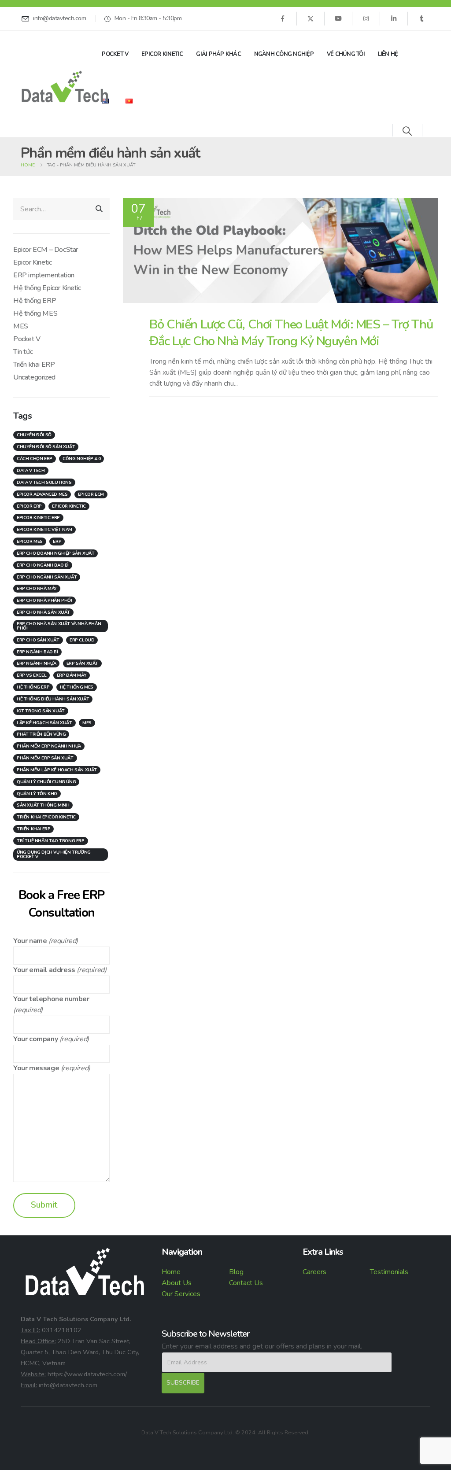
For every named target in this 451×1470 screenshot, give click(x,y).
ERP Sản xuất (82, 663)
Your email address (44, 970)
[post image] (280, 250)
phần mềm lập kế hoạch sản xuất (57, 770)
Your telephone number (51, 999)
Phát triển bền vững (41, 734)
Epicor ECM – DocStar (45, 249)
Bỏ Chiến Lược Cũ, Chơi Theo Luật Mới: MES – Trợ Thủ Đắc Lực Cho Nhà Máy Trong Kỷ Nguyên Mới (291, 332)
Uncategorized (34, 377)
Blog (236, 1272)
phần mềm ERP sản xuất (45, 758)
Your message (36, 1068)
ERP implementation (43, 275)
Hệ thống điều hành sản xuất (53, 699)
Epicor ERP (29, 506)
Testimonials (389, 1272)
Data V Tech (31, 471)
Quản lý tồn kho (37, 794)
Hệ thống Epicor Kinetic (47, 288)
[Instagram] (366, 18)
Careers (314, 1272)
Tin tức (23, 352)
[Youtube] (338, 18)
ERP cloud (82, 640)
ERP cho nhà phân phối (44, 600)
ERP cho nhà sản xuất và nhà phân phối (59, 626)
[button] (407, 131)
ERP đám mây (72, 675)
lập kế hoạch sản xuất (44, 723)
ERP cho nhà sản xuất (43, 612)
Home (171, 1272)
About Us (177, 1283)
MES (20, 326)
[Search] (99, 209)
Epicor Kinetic (162, 54)
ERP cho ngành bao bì (43, 565)
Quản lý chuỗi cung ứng (46, 782)
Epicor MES (30, 541)
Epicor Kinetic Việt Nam (44, 530)
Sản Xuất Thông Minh (43, 805)
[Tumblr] (421, 18)
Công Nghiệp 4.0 (81, 459)
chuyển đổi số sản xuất (46, 447)
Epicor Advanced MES (42, 494)
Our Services (181, 1294)
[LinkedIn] (393, 18)
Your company (35, 1039)
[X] (310, 18)
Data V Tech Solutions (44, 482)
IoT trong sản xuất (41, 711)
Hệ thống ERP (34, 301)
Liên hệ (388, 54)
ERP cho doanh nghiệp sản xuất (55, 553)
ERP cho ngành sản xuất (47, 577)
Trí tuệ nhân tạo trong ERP (51, 841)
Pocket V (115, 54)
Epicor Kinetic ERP (38, 518)
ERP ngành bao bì (37, 652)
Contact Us (246, 1283)
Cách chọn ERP (34, 459)
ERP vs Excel (31, 675)
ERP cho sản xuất (38, 640)
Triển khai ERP (34, 364)
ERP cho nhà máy (37, 589)
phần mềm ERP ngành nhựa (49, 746)
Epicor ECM (91, 494)
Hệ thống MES (35, 313)
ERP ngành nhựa (36, 663)
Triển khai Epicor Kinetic (46, 817)
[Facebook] (282, 18)
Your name (30, 941)
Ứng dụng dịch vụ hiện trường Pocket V (54, 854)
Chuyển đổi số (34, 435)
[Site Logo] (65, 86)
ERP (57, 541)
